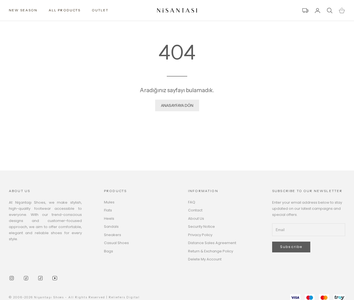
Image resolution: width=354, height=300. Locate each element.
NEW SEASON (23, 10)
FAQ (191, 202)
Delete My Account (205, 259)
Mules (109, 202)
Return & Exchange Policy (210, 251)
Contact (195, 210)
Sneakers (112, 234)
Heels (109, 218)
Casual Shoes (116, 242)
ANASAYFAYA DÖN (177, 105)
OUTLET (100, 10)
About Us (196, 218)
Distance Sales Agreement (212, 242)
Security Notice (201, 226)
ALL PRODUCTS (65, 10)
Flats (108, 210)
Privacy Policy (200, 234)
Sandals (111, 226)
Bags (108, 251)
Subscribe (291, 246)
